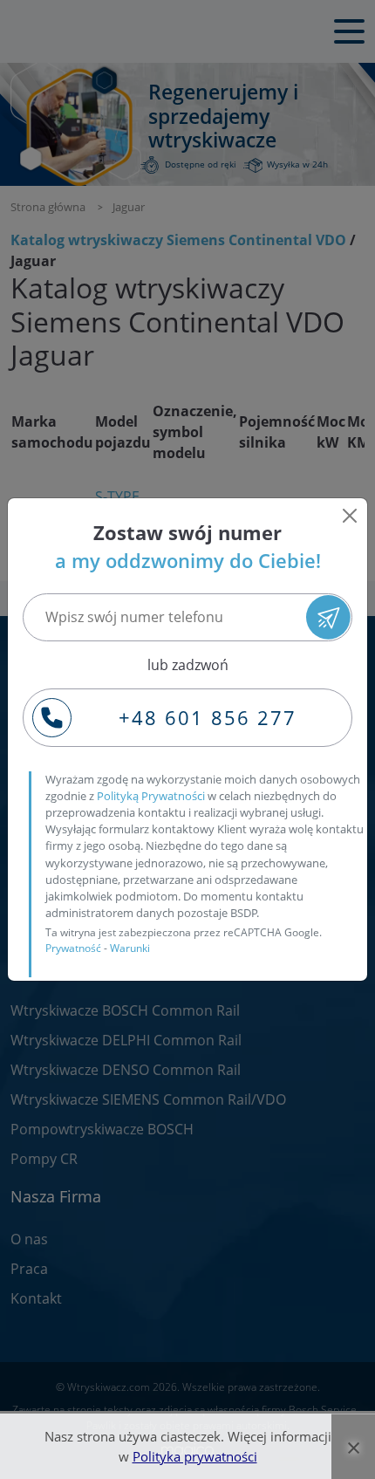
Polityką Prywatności (151, 796)
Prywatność (73, 948)
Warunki (130, 948)
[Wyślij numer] (328, 617)
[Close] (349, 515)
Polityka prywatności (195, 1456)
